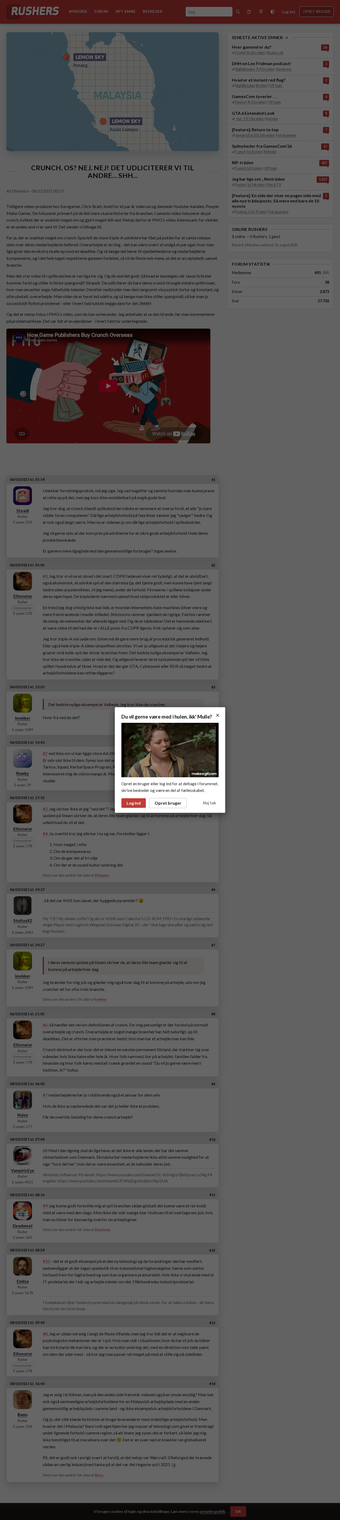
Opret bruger (168, 802)
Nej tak (209, 803)
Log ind (133, 802)
